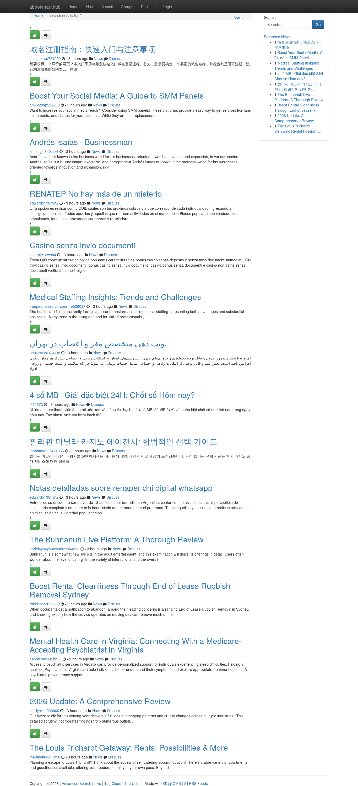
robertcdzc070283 (45, 603)
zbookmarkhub (45, 6)
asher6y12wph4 (43, 254)
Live (97, 783)
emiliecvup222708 (45, 104)
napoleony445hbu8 (46, 658)
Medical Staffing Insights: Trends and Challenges (115, 296)
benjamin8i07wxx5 (45, 352)
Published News (277, 36)
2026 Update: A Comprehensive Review (100, 701)
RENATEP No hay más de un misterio (96, 193)
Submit (107, 6)
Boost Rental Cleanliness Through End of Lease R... (296, 107)
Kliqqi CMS (172, 783)
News (98, 58)
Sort (237, 17)
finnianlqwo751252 (45, 58)
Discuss (115, 58)
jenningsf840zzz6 (44, 151)
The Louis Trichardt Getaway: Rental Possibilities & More (129, 747)
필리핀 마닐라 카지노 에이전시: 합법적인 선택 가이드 (123, 441)
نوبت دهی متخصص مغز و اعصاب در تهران (98, 343)
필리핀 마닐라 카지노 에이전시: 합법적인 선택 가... (297, 86)
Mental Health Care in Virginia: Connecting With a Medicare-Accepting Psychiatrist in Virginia (136, 645)
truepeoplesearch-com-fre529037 (57, 306)
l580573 (36, 404)
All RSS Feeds (196, 783)
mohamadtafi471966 (47, 450)
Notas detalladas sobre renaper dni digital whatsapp (121, 487)
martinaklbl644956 (45, 757)
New (90, 6)
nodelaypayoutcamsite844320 (54, 548)
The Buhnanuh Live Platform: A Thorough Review (117, 539)
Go (318, 24)
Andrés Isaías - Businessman (81, 141)
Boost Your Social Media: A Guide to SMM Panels (117, 95)
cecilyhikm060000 (44, 710)
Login (167, 6)
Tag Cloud (112, 783)
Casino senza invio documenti (82, 245)
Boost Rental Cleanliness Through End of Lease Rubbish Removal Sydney (130, 590)
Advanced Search (76, 783)
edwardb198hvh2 (44, 203)
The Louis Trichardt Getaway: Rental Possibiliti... (297, 128)
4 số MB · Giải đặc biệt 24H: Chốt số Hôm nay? (112, 394)
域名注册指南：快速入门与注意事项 (92, 49)
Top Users (133, 783)
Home (73, 6)
